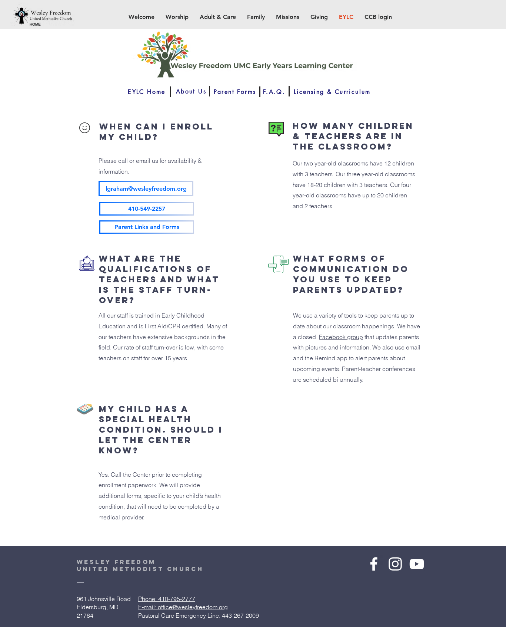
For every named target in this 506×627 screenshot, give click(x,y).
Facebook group (341, 337)
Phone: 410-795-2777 (166, 599)
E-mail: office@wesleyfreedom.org (183, 607)
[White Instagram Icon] (395, 564)
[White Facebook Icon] (374, 564)
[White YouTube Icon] (417, 564)
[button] (141, 17)
